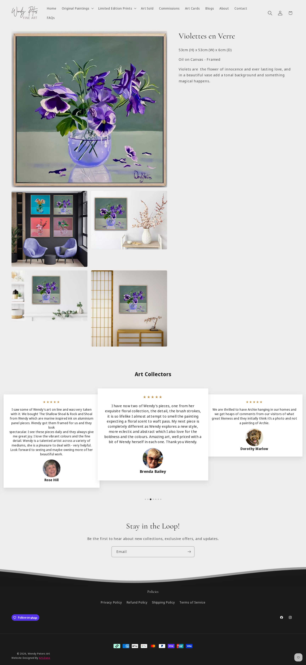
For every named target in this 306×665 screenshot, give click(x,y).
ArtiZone (44, 658)
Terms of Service (192, 602)
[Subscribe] (189, 551)
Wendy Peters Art (39, 653)
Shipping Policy (163, 602)
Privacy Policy (111, 602)
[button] (77, 8)
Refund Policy (137, 602)
